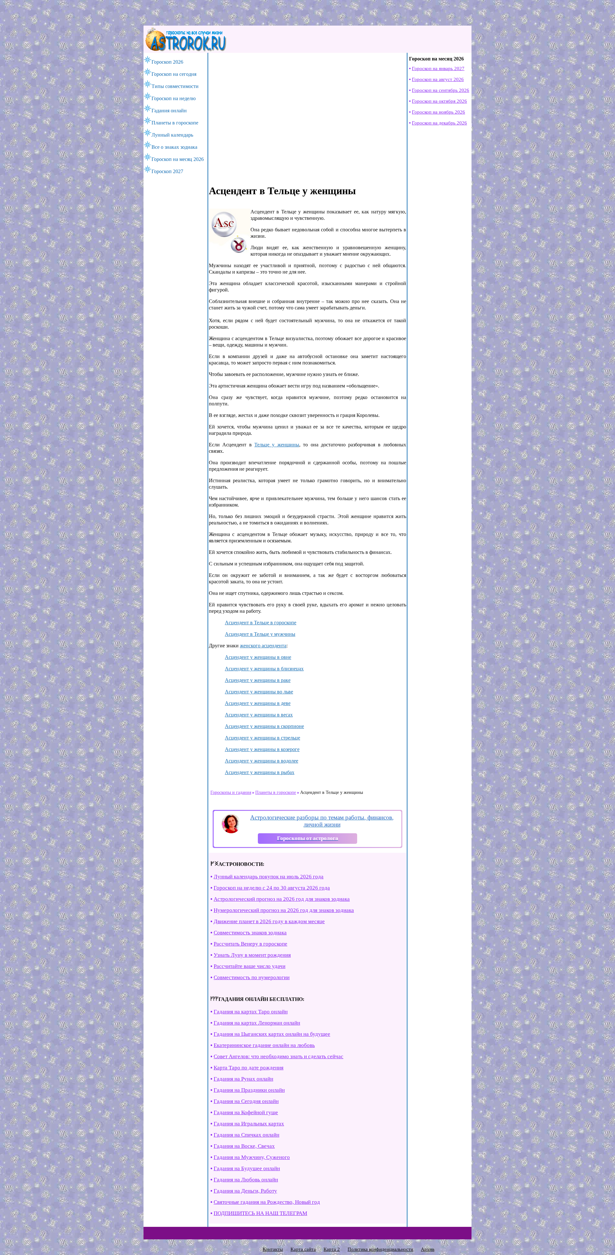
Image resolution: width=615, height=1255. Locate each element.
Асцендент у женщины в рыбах (259, 772)
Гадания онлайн (169, 110)
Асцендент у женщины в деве (258, 703)
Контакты (273, 1249)
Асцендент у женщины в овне (258, 657)
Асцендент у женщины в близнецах (264, 668)
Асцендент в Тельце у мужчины (260, 634)
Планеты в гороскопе (175, 122)
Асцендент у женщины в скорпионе (264, 726)
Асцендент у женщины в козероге (262, 749)
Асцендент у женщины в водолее (261, 760)
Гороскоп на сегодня (174, 74)
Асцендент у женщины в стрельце (262, 737)
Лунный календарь (172, 135)
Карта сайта (303, 1249)
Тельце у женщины (276, 444)
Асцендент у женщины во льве (259, 691)
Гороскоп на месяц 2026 (178, 159)
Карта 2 (332, 1249)
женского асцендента (263, 645)
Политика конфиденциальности (380, 1249)
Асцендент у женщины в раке (258, 680)
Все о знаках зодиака (174, 147)
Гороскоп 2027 (167, 171)
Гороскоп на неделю (174, 98)
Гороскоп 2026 (167, 62)
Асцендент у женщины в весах (259, 714)
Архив (427, 1249)
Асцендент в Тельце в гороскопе (260, 622)
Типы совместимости (175, 86)
